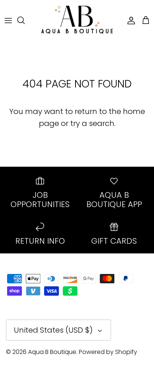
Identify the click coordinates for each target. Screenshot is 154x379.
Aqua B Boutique (52, 352)
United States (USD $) (53, 330)
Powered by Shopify (108, 352)
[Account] (129, 20)
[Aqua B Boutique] (77, 20)
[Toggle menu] (8, 20)
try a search (92, 123)
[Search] (24, 20)
